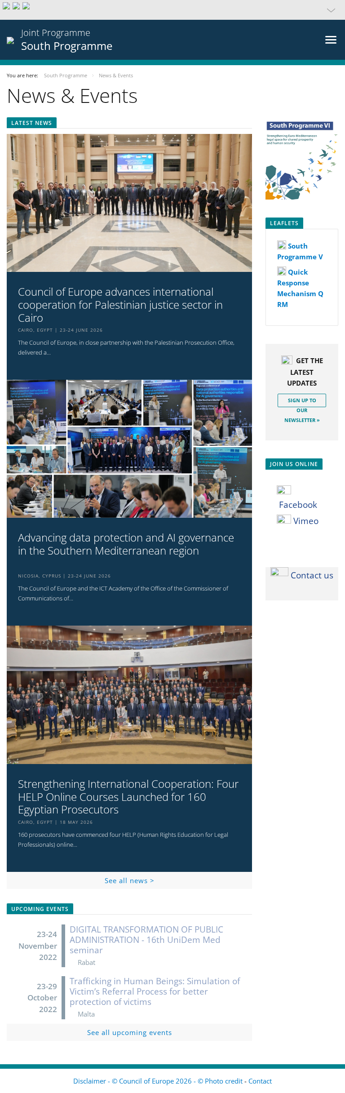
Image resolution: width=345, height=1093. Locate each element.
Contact (260, 1080)
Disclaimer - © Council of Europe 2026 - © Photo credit (158, 1080)
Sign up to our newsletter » (302, 402)
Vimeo (304, 521)
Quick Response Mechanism (297, 282)
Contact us (312, 575)
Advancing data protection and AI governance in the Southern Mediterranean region (126, 544)
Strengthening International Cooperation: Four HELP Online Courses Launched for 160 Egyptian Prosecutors (128, 797)
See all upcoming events (129, 1032)
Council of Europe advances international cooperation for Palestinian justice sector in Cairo (120, 304)
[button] (172, 10)
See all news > (130, 880)
